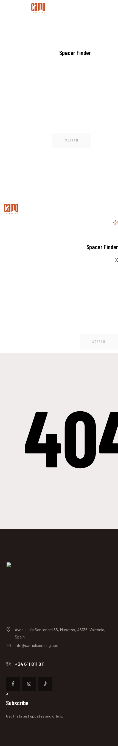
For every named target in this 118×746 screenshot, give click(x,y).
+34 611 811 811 (29, 664)
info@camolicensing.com (37, 645)
